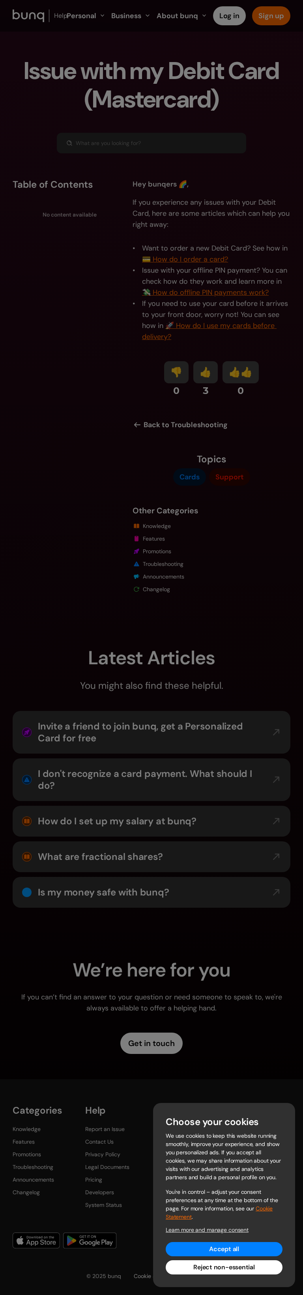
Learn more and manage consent (207, 1229)
